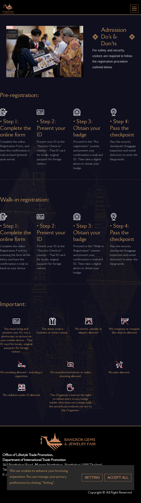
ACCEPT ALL (118, 478)
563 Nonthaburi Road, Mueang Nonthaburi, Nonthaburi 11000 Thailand (52, 465)
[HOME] (8, 8)
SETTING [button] (92, 478)
